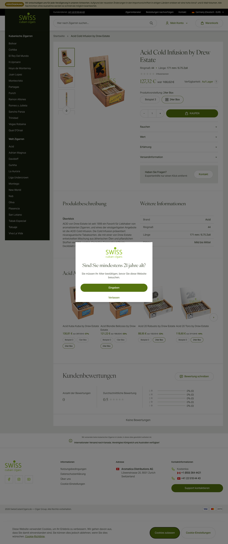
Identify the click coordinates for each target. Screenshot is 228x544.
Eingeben (114, 287)
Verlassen (114, 297)
